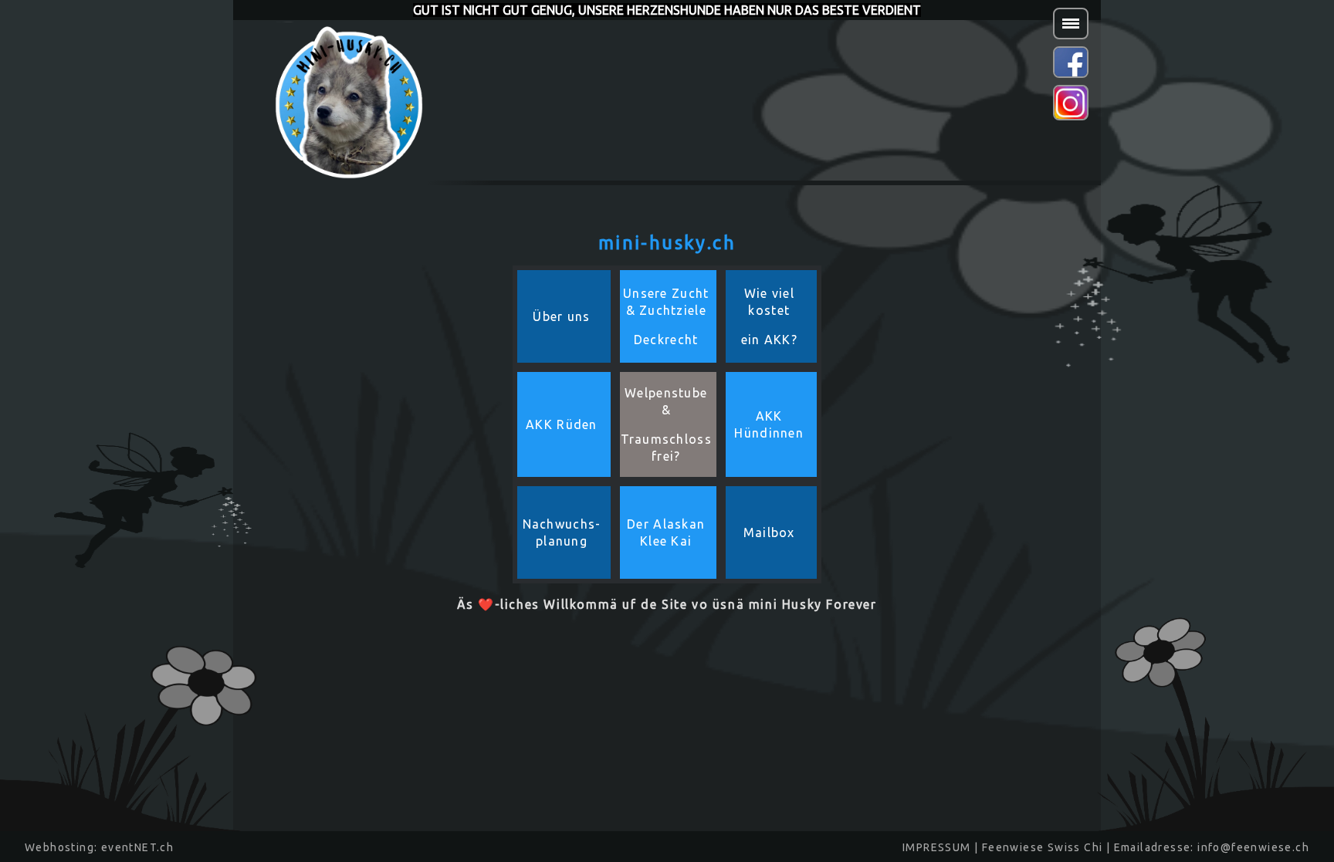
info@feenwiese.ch (1253, 847)
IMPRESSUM (936, 847)
